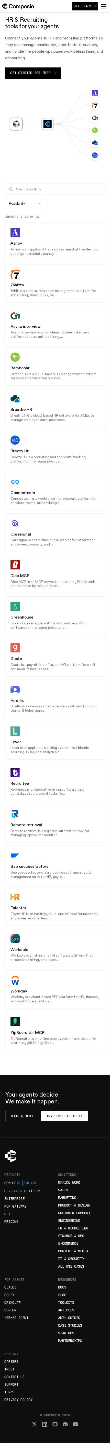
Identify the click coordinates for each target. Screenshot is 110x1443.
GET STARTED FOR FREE (30, 73)
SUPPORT (11, 1384)
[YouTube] (75, 1424)
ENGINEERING (69, 1220)
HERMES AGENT (16, 1317)
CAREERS (11, 1361)
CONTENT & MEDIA (73, 1251)
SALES (63, 1190)
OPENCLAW (12, 1302)
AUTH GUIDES (69, 1317)
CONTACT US (14, 1377)
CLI (7, 1214)
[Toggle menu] (104, 6)
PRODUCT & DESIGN (74, 1205)
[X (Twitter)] (34, 1424)
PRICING (11, 1221)
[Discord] (65, 1424)
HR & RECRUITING (73, 1228)
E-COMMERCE (68, 1243)
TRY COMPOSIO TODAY (64, 1116)
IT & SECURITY (71, 1258)
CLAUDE (10, 1287)
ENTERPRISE (14, 1198)
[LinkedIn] (44, 1424)
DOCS (62, 1287)
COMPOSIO (20, 1183)
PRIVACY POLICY (18, 1399)
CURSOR (10, 1310)
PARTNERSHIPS (70, 1340)
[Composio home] (18, 6)
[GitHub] (55, 1424)
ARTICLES (66, 1310)
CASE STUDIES (70, 1325)
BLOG (62, 1295)
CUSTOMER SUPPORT (74, 1213)
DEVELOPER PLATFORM (22, 1191)
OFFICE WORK (69, 1182)
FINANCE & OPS (71, 1236)
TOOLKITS (66, 1302)
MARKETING (67, 1197)
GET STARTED (85, 6)
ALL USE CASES (71, 1266)
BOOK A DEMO (22, 1116)
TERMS (9, 1392)
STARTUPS (66, 1333)
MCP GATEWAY (15, 1206)
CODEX (9, 1295)
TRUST (9, 1369)
